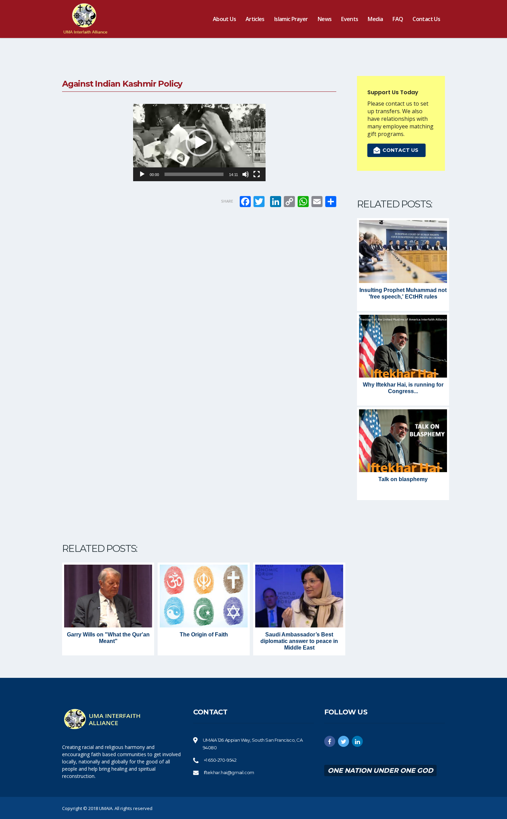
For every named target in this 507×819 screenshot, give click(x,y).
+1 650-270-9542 (220, 760)
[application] (199, 142)
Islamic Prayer (291, 19)
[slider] (194, 174)
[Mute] (245, 174)
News (324, 19)
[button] (199, 142)
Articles (255, 19)
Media (375, 19)
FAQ (397, 19)
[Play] (142, 174)
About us (224, 19)
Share (227, 201)
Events (349, 19)
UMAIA (105, 808)
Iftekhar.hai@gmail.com (229, 772)
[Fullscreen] (256, 174)
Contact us (426, 19)
